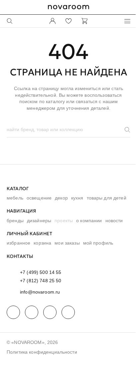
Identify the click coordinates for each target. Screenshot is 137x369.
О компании (89, 220)
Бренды (15, 220)
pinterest (68, 312)
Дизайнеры (39, 220)
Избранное (18, 243)
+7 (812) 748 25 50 (41, 280)
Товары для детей (106, 198)
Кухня (77, 198)
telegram (13, 312)
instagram (50, 312)
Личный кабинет (29, 234)
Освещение (39, 198)
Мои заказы (67, 243)
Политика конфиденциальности (42, 352)
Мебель (15, 198)
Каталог (18, 189)
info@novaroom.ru (40, 292)
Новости (114, 220)
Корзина (42, 243)
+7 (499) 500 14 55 (41, 272)
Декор (61, 198)
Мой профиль (98, 243)
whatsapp (31, 312)
